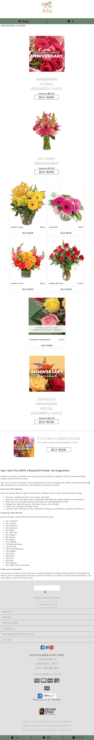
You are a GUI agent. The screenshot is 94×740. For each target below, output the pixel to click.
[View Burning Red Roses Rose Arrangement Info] (66, 260)
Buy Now (46, 97)
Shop (25, 21)
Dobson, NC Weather (33, 726)
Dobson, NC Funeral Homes (35, 721)
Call (16, 737)
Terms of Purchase (47, 730)
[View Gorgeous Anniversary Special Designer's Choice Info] (47, 373)
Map (48, 737)
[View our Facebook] (43, 648)
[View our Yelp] (51, 648)
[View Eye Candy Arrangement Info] (47, 131)
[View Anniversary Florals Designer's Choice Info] (47, 54)
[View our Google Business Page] (47, 648)
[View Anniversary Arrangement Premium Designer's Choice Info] (47, 316)
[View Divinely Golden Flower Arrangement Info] (28, 203)
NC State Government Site (58, 726)
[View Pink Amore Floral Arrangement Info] (66, 203)
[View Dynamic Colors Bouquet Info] (28, 260)
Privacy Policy (29, 730)
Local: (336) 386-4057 (47, 668)
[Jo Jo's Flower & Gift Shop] (47, 14)
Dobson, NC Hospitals (61, 721)
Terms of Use (65, 730)
